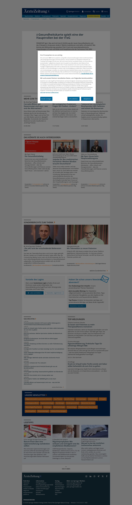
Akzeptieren (87, 99)
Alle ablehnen (73, 99)
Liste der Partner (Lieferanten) (49, 92)
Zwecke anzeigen (46, 99)
